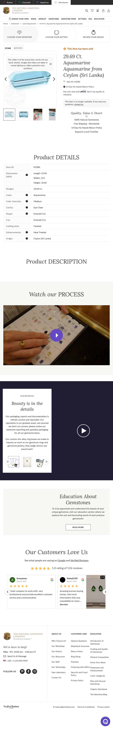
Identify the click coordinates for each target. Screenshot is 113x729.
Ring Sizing (75, 656)
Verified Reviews (79, 560)
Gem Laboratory (59, 672)
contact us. (79, 104)
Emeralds (26, 2)
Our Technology (58, 667)
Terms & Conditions (86, 707)
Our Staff (56, 662)
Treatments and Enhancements (97, 669)
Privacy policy (103, 707)
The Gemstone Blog (98, 694)
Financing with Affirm (80, 667)
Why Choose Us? (59, 641)
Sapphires (44, 2)
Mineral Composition (99, 657)
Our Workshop (58, 646)
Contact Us (56, 677)
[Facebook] (28, 671)
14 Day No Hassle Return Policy (80, 86)
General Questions (79, 641)
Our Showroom (58, 656)
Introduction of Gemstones (96, 642)
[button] (54, 79)
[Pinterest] (22, 671)
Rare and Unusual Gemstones (98, 682)
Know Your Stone (97, 662)
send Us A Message (16, 656)
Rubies (10, 2)
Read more (81, 528)
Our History (57, 651)
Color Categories (97, 676)
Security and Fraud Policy (79, 673)
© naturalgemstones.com (64, 707)
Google (61, 560)
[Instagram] (34, 671)
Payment (75, 662)
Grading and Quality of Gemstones (99, 650)
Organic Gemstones (98, 689)
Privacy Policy (77, 680)
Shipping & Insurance (80, 646)
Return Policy (77, 651)
